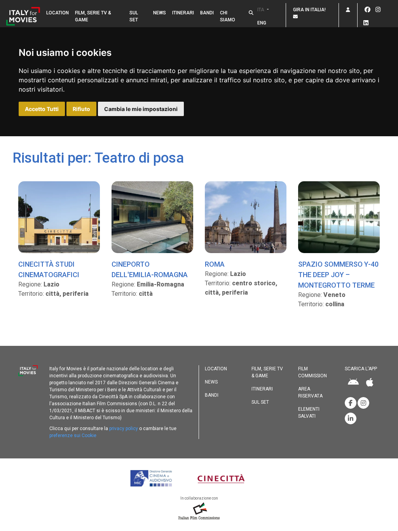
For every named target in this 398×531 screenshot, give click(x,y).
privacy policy (123, 428)
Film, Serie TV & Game (93, 16)
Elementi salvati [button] (308, 412)
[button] (251, 12)
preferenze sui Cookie (72, 435)
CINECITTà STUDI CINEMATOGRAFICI (48, 269)
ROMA (215, 264)
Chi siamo (227, 16)
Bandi (207, 13)
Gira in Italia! (310, 9)
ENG (261, 23)
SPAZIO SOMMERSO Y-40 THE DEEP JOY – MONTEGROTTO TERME (338, 274)
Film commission (312, 372)
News (159, 13)
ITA (260, 9)
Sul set (133, 16)
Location (57, 13)
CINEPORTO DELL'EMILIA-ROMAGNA (150, 269)
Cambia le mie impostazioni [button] (141, 109)
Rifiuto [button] (81, 109)
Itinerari (183, 13)
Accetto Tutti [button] (42, 109)
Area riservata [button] (310, 392)
